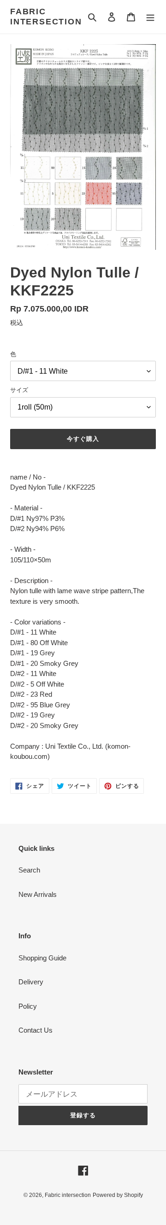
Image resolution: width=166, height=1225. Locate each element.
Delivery (30, 982)
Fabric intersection (46, 16)
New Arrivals (37, 894)
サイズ (19, 390)
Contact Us (35, 1030)
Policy (27, 1006)
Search (29, 870)
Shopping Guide (42, 958)
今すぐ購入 (83, 438)
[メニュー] (150, 17)
